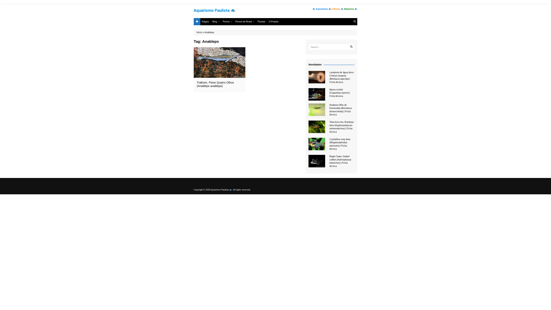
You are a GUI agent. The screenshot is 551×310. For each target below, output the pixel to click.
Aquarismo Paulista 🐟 (215, 10)
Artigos (205, 21)
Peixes (226, 21)
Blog (214, 21)
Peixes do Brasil (243, 21)
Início (199, 32)
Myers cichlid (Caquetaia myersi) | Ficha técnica (339, 92)
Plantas (261, 21)
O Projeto (273, 21)
